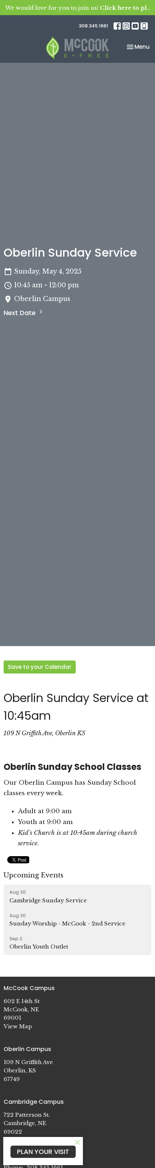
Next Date (20, 312)
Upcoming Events (33, 875)
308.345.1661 (93, 25)
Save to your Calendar (39, 667)
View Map (18, 1026)
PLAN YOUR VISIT (43, 1151)
